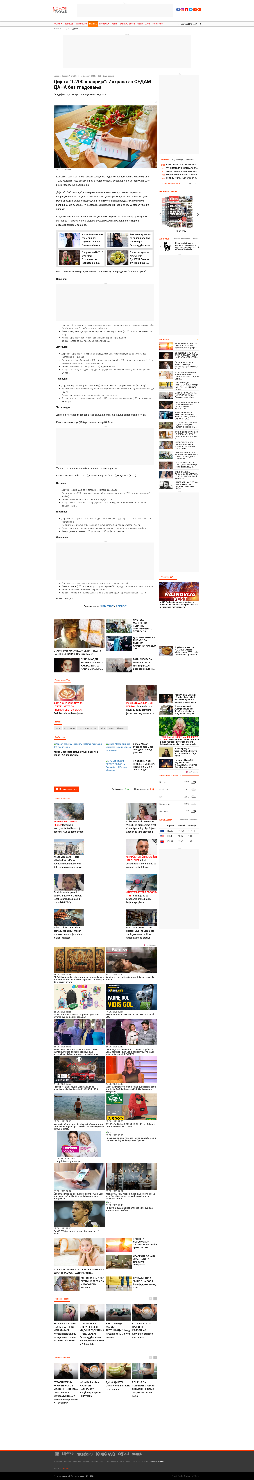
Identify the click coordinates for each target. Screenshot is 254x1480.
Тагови (58, 722)
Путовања (104, 24)
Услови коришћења (156, 1461)
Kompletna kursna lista (189, 820)
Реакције (189, 159)
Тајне (67, 29)
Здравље (69, 24)
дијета (57, 728)
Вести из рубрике (62, 1357)
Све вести (164, 339)
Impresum (58, 1469)
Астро (114, 24)
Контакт (66, 1469)
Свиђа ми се (119, 789)
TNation (196, 1476)
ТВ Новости (158, 24)
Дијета (75, 29)
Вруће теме (60, 737)
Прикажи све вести (171, 183)
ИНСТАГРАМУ (107, 606)
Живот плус (81, 24)
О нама (145, 1461)
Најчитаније (177, 159)
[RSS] (197, 339)
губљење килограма (87, 728)
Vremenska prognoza (170, 776)
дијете (102, 728)
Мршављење (69, 728)
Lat (195, 9)
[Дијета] (105, 136)
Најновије (165, 159)
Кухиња (93, 24)
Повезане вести (62, 1299)
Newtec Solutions (184, 1476)
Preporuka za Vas (62, 680)
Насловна (57, 24)
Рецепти (57, 29)
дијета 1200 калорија (118, 728)
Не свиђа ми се (142, 789)
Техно (140, 24)
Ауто (147, 24)
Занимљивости (127, 24)
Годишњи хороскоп (182, 239)
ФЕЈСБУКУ (121, 606)
